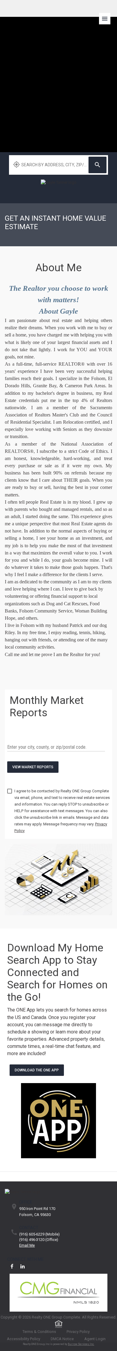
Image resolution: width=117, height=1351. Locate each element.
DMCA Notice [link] (62, 1339)
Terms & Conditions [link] (39, 1331)
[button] (106, 13)
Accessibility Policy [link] (23, 1339)
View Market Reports (32, 767)
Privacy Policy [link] (78, 1331)
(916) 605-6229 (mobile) (39, 1234)
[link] (59, 188)
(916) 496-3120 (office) (38, 1240)
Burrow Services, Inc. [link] (81, 1344)
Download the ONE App (37, 1070)
